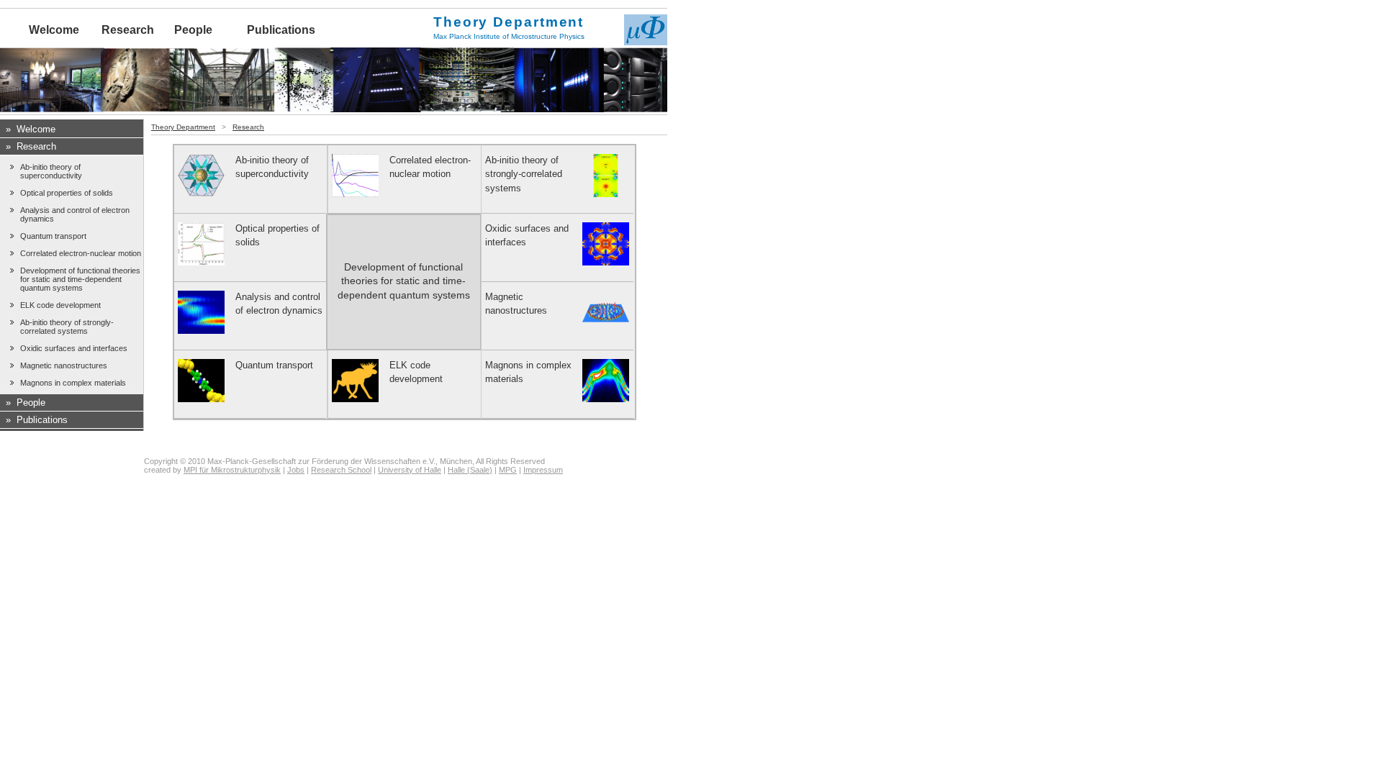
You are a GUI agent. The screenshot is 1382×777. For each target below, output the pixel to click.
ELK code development (60, 305)
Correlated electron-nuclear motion (80, 253)
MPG (508, 469)
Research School (341, 469)
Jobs (295, 469)
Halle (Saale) (470, 469)
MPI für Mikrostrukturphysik (232, 469)
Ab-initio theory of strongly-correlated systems (67, 326)
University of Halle (409, 469)
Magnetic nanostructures (63, 365)
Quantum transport (53, 236)
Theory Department (183, 127)
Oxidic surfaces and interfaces (73, 348)
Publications (281, 30)
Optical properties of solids (66, 192)
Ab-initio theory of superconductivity (51, 171)
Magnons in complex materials (73, 382)
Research (127, 30)
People (193, 30)
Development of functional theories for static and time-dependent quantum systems (80, 279)
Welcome (54, 30)
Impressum (543, 469)
